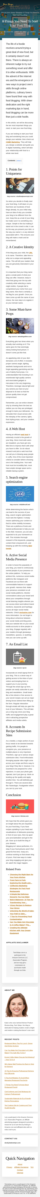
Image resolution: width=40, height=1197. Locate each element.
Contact (20, 1170)
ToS (31, 1167)
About (20, 1164)
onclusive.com (25, 613)
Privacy (9, 1167)
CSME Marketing (13, 142)
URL (31, 253)
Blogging (8, 32)
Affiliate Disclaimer (21, 1167)
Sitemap (20, 1173)
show (19, 160)
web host (24, 435)
